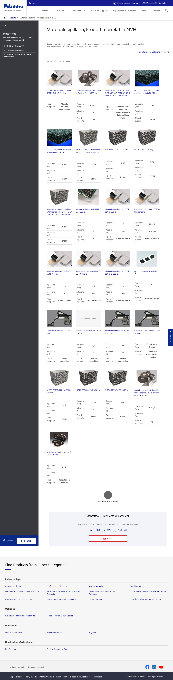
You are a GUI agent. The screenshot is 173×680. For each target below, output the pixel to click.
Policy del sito (31, 677)
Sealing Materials (96, 586)
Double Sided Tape (13, 586)
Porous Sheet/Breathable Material (61, 599)
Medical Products (54, 632)
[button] (166, 10)
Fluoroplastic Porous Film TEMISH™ (20, 599)
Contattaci (163, 3)
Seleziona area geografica (128, 3)
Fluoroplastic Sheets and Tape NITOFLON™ (149, 591)
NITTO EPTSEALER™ (15, 46)
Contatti (21, 667)
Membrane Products (14, 632)
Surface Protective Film (57, 586)
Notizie (144, 10)
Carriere (156, 10)
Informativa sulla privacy (50, 677)
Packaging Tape (95, 599)
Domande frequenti (36, 667)
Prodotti (12, 18)
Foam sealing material (15, 50)
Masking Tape (136, 586)
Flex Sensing (10, 649)
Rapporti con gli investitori (124, 10)
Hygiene (92, 632)
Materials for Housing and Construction (22, 591)
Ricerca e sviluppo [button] (98, 10)
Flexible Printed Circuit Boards (60, 616)
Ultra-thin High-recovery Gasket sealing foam (17, 55)
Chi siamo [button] (60, 10)
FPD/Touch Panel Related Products (20, 616)
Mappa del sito (16, 677)
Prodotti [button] (44, 10)
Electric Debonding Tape (57, 649)
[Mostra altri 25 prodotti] (108, 497)
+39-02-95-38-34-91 (110, 530)
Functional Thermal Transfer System (146, 599)
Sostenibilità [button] (77, 10)
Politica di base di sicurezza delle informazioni (83, 677)
